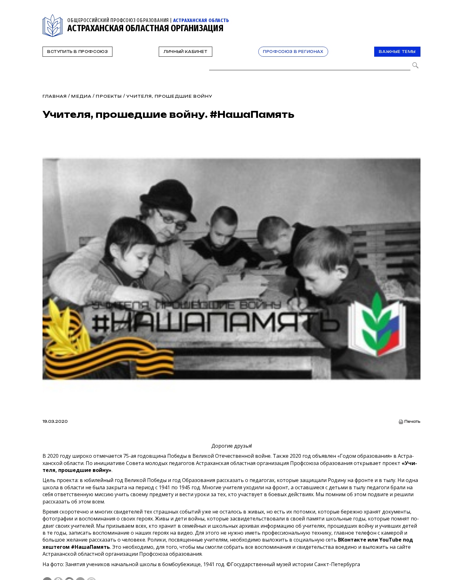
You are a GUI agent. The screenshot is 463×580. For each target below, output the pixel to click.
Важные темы (397, 51)
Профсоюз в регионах (293, 51)
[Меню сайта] (415, 17)
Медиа (81, 96)
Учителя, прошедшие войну (169, 96)
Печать (412, 421)
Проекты (109, 96)
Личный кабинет (185, 51)
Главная (55, 96)
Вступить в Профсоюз (77, 51)
